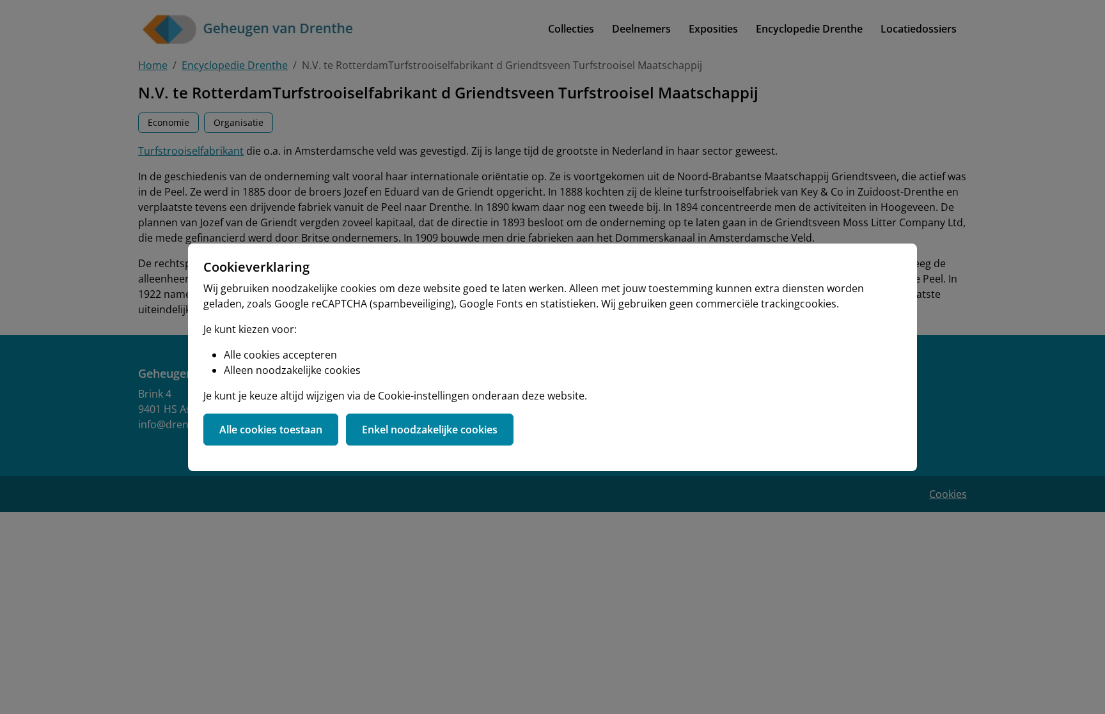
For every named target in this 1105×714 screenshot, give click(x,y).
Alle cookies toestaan (270, 430)
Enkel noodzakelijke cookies (430, 430)
